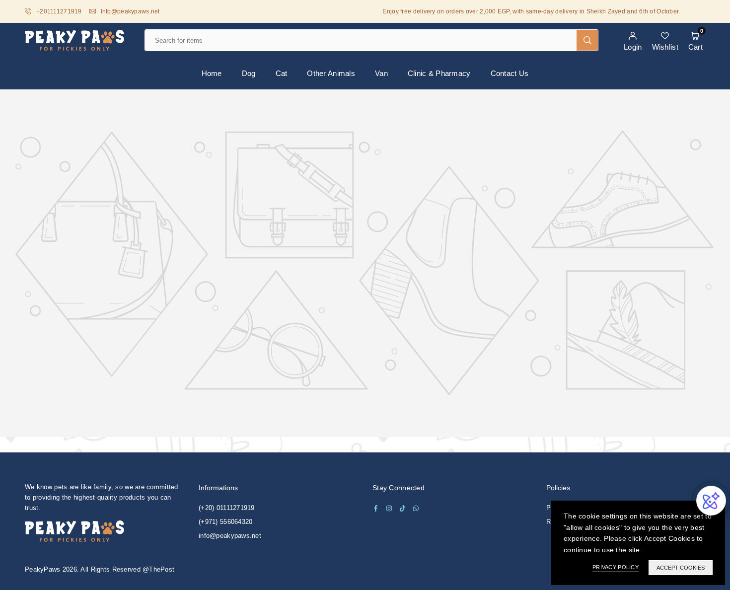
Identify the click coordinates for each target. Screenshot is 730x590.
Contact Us (510, 73)
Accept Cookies (681, 568)
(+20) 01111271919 (227, 508)
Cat (282, 73)
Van (381, 73)
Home (212, 73)
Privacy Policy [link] (615, 567)
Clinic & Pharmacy (439, 73)
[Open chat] (711, 501)
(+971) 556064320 (225, 521)
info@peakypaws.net (230, 535)
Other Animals (331, 73)
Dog (249, 73)
